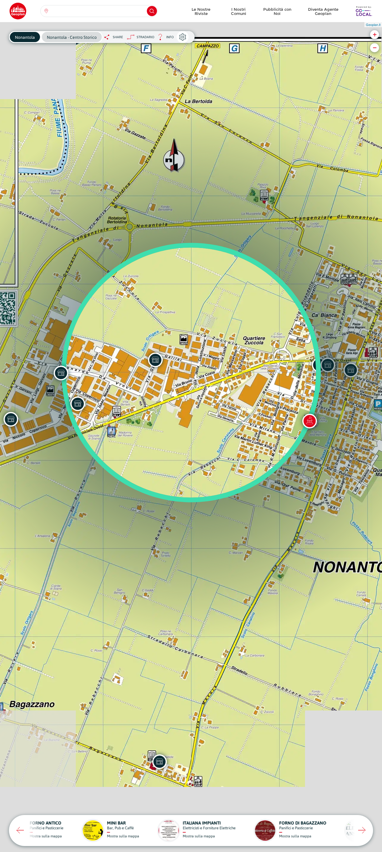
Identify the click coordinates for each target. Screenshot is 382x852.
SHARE (118, 37)
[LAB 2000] (77, 403)
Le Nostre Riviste (201, 11)
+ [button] (375, 34)
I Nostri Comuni (238, 11)
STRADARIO (145, 37)
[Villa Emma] (309, 420)
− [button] (375, 47)
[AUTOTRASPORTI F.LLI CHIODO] (10, 419)
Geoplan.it (373, 24)
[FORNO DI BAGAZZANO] (159, 761)
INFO (164, 38)
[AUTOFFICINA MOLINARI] (60, 372)
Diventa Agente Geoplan (323, 11)
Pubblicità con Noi (277, 11)
